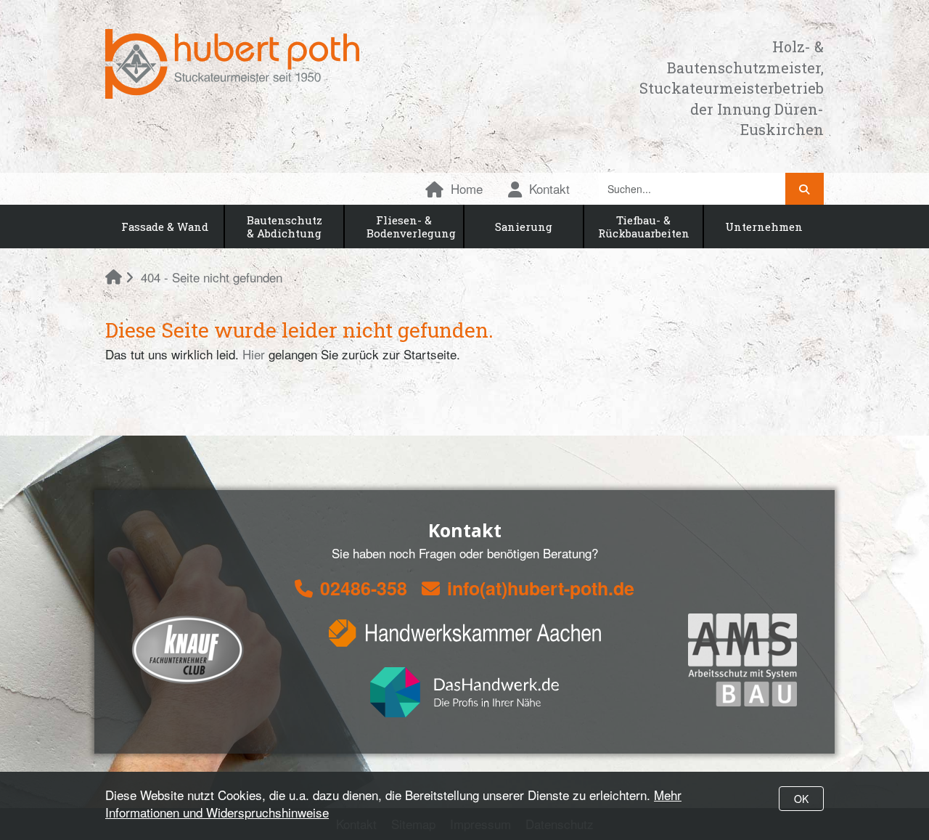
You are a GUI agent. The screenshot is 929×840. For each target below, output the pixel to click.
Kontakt (549, 188)
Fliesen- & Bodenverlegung (411, 226)
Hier (253, 354)
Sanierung (523, 226)
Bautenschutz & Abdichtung (284, 226)
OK (801, 798)
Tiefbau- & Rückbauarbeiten (643, 226)
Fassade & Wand (164, 226)
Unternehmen (764, 226)
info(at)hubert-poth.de (540, 588)
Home (467, 188)
